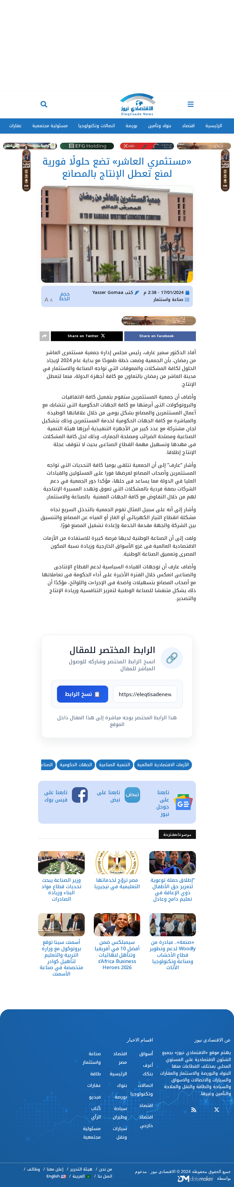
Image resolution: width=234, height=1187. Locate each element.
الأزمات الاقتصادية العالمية (163, 765)
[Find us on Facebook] (228, 1110)
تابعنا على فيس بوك (55, 796)
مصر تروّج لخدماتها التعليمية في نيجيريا (117, 883)
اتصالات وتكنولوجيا (96, 126)
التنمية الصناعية (114, 765)
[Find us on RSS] (193, 1110)
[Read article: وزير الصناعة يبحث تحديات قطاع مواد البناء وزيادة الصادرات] (61, 862)
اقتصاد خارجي (146, 1121)
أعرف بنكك (148, 1069)
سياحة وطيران (120, 1112)
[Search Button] (44, 104)
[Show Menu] (190, 104)
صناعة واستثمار (168, 299)
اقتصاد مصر (120, 1058)
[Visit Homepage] (138, 105)
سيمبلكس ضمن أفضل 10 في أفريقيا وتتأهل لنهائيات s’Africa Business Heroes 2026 (116, 954)
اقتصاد (188, 126)
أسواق (146, 1053)
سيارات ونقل (120, 1132)
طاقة (95, 1074)
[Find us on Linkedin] (205, 1110)
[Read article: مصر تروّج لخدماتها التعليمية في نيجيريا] (117, 862)
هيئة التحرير (81, 1169)
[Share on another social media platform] (44, 336)
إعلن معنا (55, 1169)
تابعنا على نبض (108, 796)
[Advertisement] (117, 45)
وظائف (33, 1169)
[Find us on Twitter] (216, 1110)
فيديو (95, 1097)
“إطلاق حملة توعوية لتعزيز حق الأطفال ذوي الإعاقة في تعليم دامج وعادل (173, 889)
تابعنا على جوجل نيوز (162, 803)
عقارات (15, 126)
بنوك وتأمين (159, 126)
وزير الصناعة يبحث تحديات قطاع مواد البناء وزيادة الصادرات (61, 889)
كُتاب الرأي (96, 1112)
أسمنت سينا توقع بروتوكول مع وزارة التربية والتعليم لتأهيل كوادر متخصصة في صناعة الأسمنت (61, 958)
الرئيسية (213, 126)
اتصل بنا (105, 1176)
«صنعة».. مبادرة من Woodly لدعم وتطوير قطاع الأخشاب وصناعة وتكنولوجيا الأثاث (172, 954)
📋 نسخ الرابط (82, 694)
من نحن (105, 1169)
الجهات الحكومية (76, 765)
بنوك (122, 1085)
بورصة (131, 126)
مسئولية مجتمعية (50, 126)
